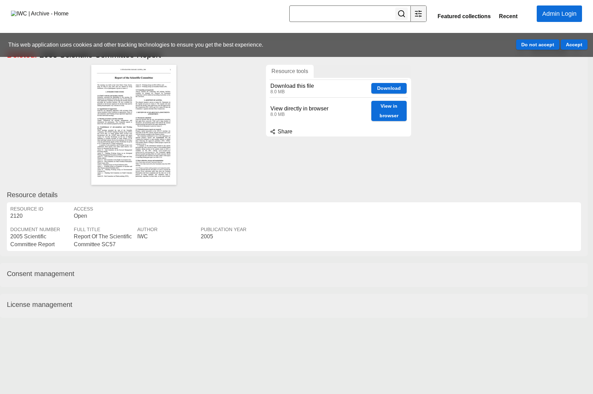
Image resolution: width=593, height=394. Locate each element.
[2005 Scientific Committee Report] (134, 125)
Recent (508, 16)
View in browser (389, 111)
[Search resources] (401, 14)
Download (389, 88)
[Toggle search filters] (418, 14)
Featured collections (464, 16)
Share (284, 131)
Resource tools (289, 71)
